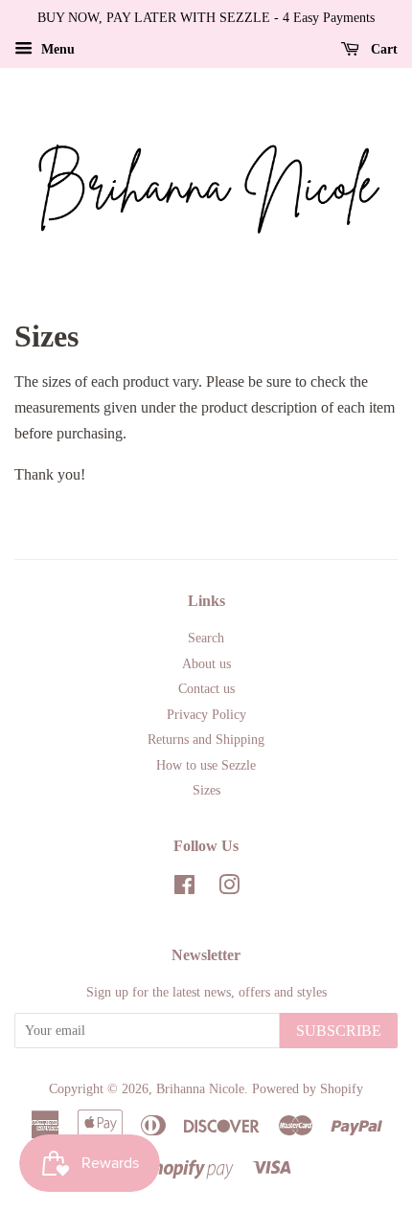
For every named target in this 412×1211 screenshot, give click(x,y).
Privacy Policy (206, 714)
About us (206, 664)
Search (206, 638)
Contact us (206, 689)
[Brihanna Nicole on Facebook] (184, 889)
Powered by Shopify (307, 1089)
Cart (382, 49)
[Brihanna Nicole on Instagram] (229, 889)
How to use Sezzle (206, 765)
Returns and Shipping (206, 739)
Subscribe (338, 1030)
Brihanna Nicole (200, 1089)
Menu (56, 49)
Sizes (206, 790)
